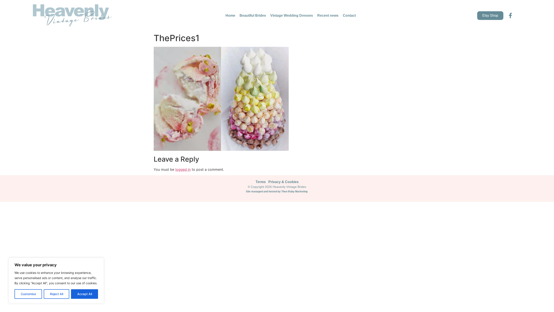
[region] (56, 280)
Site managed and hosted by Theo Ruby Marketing (277, 191)
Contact (349, 15)
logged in (183, 169)
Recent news (327, 15)
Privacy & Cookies (283, 182)
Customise (28, 294)
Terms (261, 182)
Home (230, 15)
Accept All (84, 294)
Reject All (56, 294)
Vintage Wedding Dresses (291, 15)
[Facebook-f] (510, 15)
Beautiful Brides (253, 15)
